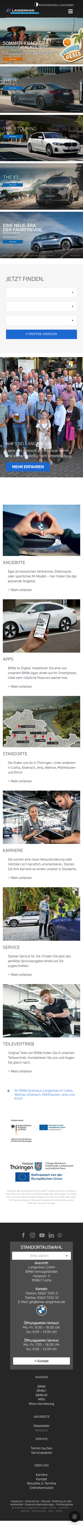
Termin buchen (41, 1448)
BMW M (41, 1395)
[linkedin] (51, 1235)
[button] (41, 1094)
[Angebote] (41, 506)
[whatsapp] (60, 1235)
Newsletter (42, 1426)
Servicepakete (41, 1452)
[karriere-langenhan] (41, 792)
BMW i (41, 1390)
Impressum (17, 1501)
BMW (41, 1386)
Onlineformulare (41, 1488)
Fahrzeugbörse (64, 1504)
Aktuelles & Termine (41, 1483)
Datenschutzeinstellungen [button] (39, 1504)
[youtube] (42, 1235)
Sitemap (45, 1501)
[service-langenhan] (41, 889)
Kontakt (41, 1479)
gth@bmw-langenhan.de (47, 1302)
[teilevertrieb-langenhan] (41, 985)
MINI (41, 1399)
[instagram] (32, 1235)
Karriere (42, 1474)
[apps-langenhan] (41, 601)
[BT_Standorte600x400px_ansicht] (41, 697)
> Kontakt (41, 1361)
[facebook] (23, 1235)
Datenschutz (32, 1501)
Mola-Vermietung (41, 1403)
